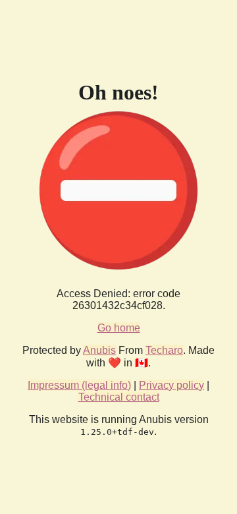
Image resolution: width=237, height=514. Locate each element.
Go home (118, 327)
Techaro (164, 350)
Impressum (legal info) (79, 385)
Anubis (99, 350)
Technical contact (118, 397)
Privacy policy (171, 385)
